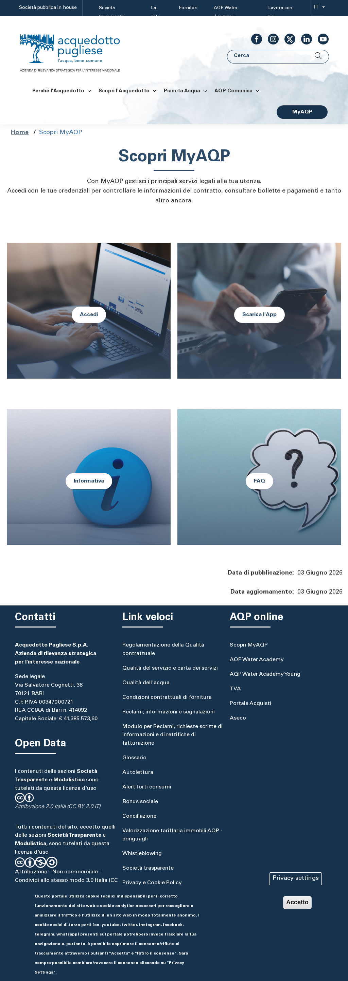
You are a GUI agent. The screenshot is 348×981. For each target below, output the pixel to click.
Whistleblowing (142, 853)
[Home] (77, 48)
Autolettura (137, 772)
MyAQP (302, 112)
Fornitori (188, 8)
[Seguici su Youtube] (320, 39)
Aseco (238, 718)
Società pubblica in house (48, 7)
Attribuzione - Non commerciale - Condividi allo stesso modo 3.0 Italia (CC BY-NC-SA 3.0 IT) (66, 880)
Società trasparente (111, 12)
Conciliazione (139, 816)
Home (20, 133)
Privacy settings (296, 878)
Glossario (134, 758)
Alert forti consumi (146, 787)
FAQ (259, 481)
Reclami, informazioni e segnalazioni (168, 712)
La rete (155, 12)
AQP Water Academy (226, 12)
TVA (235, 689)
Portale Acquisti (250, 703)
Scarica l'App (259, 314)
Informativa (89, 481)
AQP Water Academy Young (265, 674)
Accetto (297, 902)
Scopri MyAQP (249, 645)
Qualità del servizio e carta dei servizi (170, 668)
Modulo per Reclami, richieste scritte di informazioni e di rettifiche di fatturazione (172, 735)
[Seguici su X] (287, 39)
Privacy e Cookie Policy (152, 883)
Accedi (89, 314)
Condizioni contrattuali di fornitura (167, 697)
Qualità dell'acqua (146, 683)
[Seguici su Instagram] (270, 39)
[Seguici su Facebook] (254, 39)
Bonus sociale (140, 801)
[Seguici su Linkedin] (304, 39)
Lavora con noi (280, 12)
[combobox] (317, 8)
